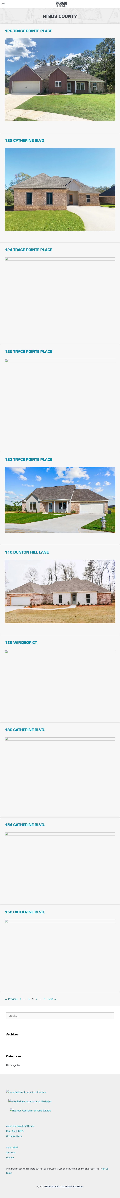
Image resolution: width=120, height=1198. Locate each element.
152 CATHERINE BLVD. (25, 911)
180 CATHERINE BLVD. (25, 729)
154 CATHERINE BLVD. (25, 824)
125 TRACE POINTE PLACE (28, 351)
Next (52, 999)
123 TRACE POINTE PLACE (28, 459)
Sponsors (10, 1152)
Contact (10, 1157)
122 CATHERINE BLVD (24, 140)
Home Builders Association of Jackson (64, 1186)
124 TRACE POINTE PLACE (28, 249)
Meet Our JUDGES (15, 1131)
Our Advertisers (14, 1136)
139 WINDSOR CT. (21, 642)
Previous (11, 999)
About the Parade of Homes (20, 1126)
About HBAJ (12, 1147)
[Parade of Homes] (61, 4)
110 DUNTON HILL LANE (27, 552)
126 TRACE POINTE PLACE (28, 30)
